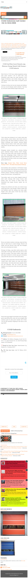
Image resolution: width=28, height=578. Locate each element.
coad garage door (4, 57)
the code (23, 560)
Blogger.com (16, 575)
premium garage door (14, 59)
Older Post (23, 426)
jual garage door (23, 57)
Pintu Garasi (20, 58)
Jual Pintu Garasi (4, 58)
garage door (17, 57)
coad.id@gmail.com (11, 334)
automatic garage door (17, 56)
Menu (4, 13)
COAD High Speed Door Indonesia (17, 573)
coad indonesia (11, 57)
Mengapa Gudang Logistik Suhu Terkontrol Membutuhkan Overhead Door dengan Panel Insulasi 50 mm (15, 499)
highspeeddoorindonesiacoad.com (15, 336)
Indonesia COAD (6, 567)
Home (14, 426)
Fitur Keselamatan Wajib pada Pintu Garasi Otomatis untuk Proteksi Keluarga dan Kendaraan (15, 472)
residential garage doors (5, 60)
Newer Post (4, 426)
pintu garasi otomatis (5, 59)
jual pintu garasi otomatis (13, 58)
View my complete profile (6, 569)
